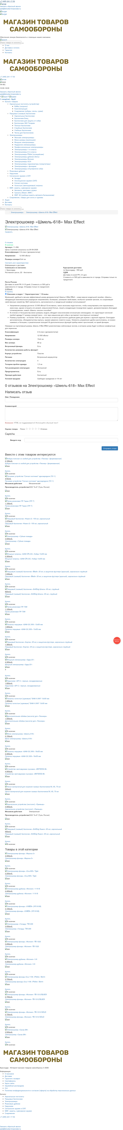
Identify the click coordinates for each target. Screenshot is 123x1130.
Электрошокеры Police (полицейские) (29, 154)
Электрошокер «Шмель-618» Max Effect (41, 212)
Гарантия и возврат (12, 1078)
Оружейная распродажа (14, 1085)
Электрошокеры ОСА (22, 161)
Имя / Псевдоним (12, 397)
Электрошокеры (16, 135)
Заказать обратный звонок (10, 6)
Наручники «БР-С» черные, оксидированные (22, 685)
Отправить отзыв (109, 448)
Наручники (14, 173)
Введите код (15, 440)
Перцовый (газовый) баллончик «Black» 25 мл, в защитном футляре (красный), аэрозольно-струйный (45, 576)
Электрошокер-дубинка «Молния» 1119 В (21, 893)
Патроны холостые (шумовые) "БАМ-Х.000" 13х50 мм (26, 703)
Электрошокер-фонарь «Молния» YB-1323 (22, 946)
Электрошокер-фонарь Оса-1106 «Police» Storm (24, 981)
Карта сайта (9, 1083)
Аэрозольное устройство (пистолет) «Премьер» (24, 809)
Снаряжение (10, 1113)
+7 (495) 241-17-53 (7, 1117)
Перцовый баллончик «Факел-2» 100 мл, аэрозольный (26, 523)
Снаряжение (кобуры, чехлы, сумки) (28, 111)
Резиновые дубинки (17, 171)
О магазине (9, 1073)
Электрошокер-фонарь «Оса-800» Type (20, 876)
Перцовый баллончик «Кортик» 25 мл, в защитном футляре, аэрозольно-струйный (37, 647)
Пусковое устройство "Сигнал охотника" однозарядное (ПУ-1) (29, 481)
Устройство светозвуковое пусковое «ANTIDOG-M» (25, 774)
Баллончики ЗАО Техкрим (24, 123)
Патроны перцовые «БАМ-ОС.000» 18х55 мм (23, 756)
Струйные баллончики (23, 128)
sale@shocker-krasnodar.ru (10, 8)
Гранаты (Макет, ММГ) (23, 192)
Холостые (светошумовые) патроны (28, 185)
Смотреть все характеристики (16, 263)
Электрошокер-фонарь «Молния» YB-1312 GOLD (24, 1017)
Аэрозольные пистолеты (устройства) (24, 104)
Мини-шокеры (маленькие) (25, 140)
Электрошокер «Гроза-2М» (15, 1034)
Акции (7, 200)
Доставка (8, 202)
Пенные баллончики (22, 125)
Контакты (8, 52)
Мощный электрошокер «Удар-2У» (18, 664)
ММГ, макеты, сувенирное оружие (23, 188)
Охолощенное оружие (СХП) (25, 180)
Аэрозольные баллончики (24, 116)
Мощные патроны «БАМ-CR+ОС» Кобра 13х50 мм (25, 558)
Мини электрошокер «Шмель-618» (18, 738)
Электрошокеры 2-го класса (25, 152)
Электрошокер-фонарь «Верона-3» (19, 858)
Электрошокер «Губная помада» (18, 541)
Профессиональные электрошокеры (28, 147)
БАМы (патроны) (21, 106)
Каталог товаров (11, 101)
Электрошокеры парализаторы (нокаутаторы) (32, 164)
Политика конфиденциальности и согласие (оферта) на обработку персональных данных (40, 1090)
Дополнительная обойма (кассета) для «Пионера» (25, 721)
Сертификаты (10, 1081)
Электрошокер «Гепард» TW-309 (18, 928)
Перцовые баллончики (14, 1099)
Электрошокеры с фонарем (25, 166)
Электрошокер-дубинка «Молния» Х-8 (20, 964)
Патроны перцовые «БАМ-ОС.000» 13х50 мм (23, 629)
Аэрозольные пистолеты (14, 1096)
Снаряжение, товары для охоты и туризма (26, 197)
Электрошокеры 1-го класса (25, 149)
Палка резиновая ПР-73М (15, 611)
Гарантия (8, 50)
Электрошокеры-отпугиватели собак (28, 168)
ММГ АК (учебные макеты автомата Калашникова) (34, 195)
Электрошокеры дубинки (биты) (26, 156)
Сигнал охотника (21, 183)
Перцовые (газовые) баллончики (22, 113)
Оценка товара (11, 429)
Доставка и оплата (12, 47)
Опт (6, 1088)
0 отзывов (9, 242)
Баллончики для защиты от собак (27, 120)
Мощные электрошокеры (24, 142)
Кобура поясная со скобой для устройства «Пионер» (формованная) (32, 463)
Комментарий (11, 406)
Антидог (17, 178)
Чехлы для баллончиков (23, 132)
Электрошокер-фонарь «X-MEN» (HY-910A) (22, 911)
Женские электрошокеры (24, 137)
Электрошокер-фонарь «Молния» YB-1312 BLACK (25, 999)
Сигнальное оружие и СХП (20, 176)
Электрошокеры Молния (24, 159)
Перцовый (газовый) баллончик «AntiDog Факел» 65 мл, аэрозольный (32, 834)
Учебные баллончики (22, 130)
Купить (7, 471)
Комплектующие (20, 108)
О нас (7, 45)
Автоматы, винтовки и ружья (25, 190)
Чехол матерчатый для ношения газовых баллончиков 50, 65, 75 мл (32, 791)
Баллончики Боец (21, 118)
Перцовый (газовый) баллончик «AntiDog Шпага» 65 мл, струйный (31, 594)
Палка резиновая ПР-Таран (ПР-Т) (18, 506)
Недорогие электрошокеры (25, 144)
